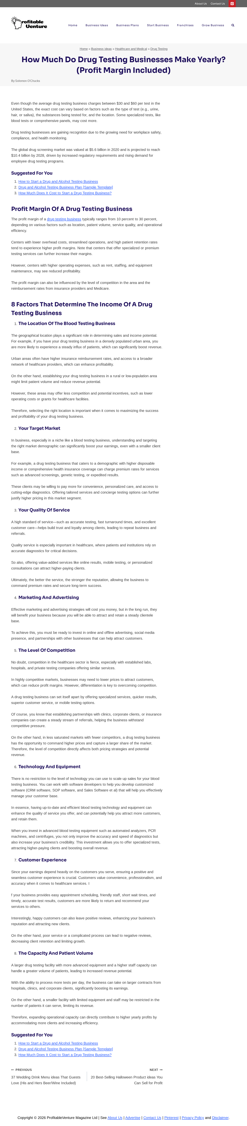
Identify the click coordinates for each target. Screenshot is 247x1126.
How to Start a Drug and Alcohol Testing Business (58, 181)
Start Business (158, 25)
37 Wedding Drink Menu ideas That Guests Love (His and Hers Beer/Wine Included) (45, 1076)
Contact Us (218, 3)
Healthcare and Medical (131, 49)
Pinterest (171, 1118)
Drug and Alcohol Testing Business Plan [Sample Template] (65, 187)
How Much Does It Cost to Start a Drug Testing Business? (65, 193)
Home (72, 25)
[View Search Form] (233, 25)
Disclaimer (220, 1118)
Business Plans (127, 25)
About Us (201, 3)
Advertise (132, 1118)
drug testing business (64, 219)
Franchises (185, 25)
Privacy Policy (193, 1118)
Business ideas (97, 25)
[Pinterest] (232, 3)
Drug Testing (158, 49)
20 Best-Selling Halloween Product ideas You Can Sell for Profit (127, 1076)
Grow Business (213, 25)
